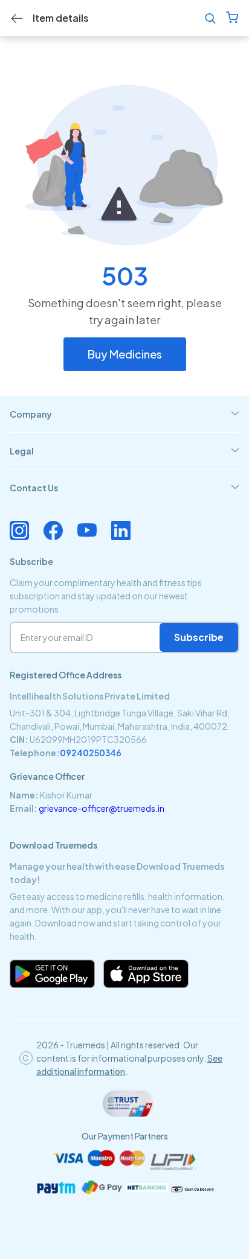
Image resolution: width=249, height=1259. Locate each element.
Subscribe (199, 637)
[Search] (210, 18)
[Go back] (17, 18)
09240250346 (90, 752)
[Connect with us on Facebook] (53, 530)
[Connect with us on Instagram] (19, 530)
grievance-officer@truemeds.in (101, 808)
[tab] (124, 414)
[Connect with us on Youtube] (87, 530)
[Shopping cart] (232, 18)
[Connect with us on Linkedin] (121, 530)
